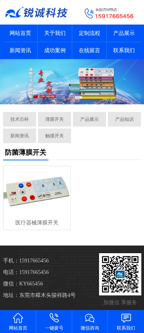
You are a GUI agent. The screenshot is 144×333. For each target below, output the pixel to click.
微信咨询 (90, 328)
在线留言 (89, 50)
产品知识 (124, 119)
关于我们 (55, 33)
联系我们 (124, 50)
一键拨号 (54, 328)
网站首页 (20, 33)
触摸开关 (54, 135)
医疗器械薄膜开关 (36, 223)
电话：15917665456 (26, 272)
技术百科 (19, 119)
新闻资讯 (20, 50)
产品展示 (124, 33)
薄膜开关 (54, 119)
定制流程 (89, 33)
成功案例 (55, 50)
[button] (63, 97)
